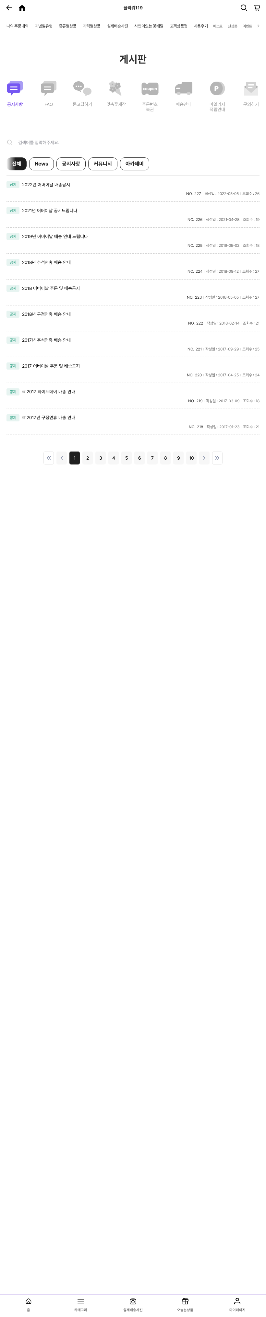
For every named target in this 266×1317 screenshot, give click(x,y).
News (41, 164)
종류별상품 (68, 26)
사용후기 (201, 26)
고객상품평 (178, 26)
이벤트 (247, 26)
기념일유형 (44, 26)
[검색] (243, 7)
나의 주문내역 (17, 26)
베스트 (218, 26)
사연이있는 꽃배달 (148, 26)
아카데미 (135, 164)
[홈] (22, 7)
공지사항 (71, 164)
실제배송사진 (117, 26)
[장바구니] (256, 7)
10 (191, 458)
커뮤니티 (103, 164)
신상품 (232, 26)
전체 (16, 164)
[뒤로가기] (9, 7)
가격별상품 (92, 26)
